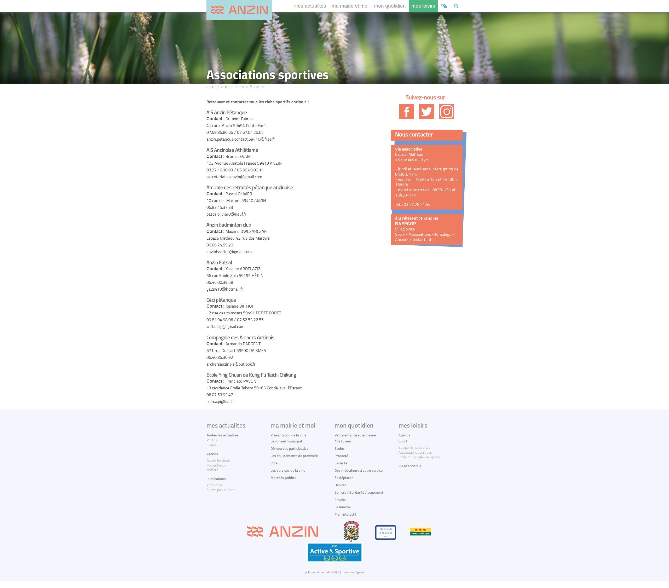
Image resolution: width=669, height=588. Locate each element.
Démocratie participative (289, 449)
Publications (216, 479)
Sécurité (340, 463)
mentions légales (353, 572)
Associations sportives (415, 453)
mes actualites (225, 426)
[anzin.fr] (239, 10)
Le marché (342, 507)
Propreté (341, 456)
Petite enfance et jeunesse (355, 435)
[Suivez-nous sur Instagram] (446, 111)
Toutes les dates (218, 461)
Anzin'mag (214, 485)
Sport (255, 87)
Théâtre (212, 470)
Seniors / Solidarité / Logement (358, 493)
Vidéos (211, 445)
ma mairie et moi (350, 6)
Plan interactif (345, 515)
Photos (211, 440)
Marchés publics (283, 478)
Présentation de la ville (288, 435)
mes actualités (310, 6)
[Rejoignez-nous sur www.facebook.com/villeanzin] (406, 111)
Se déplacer (343, 478)
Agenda (212, 454)
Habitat (340, 485)
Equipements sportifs (414, 448)
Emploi (339, 500)
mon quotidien (390, 6)
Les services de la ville (287, 471)
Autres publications (220, 490)
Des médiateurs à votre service (358, 471)
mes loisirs (423, 6)
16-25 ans (342, 441)
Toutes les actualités (222, 435)
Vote (274, 463)
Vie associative (410, 466)
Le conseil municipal (286, 441)
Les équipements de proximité (294, 456)
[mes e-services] (444, 6)
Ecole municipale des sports (419, 457)
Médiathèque (216, 466)
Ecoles (339, 449)
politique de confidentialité (322, 572)
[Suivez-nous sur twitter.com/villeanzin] (426, 111)
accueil (212, 87)
